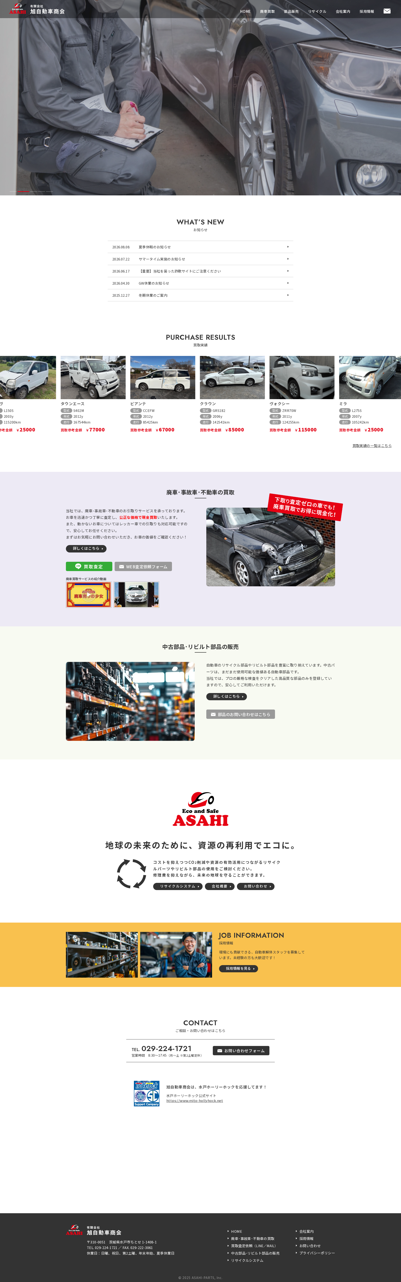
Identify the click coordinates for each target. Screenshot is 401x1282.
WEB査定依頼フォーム (146, 566)
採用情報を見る (238, 968)
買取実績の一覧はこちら (372, 445)
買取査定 (93, 566)
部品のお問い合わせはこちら (244, 714)
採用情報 (367, 11)
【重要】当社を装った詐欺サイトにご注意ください (180, 271)
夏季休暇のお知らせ (155, 246)
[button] (13, 191)
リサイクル (317, 11)
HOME (245, 11)
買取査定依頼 (254, 1245)
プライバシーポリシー (317, 1252)
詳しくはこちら (86, 548)
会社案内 (343, 11)
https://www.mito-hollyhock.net (194, 1100)
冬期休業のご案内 (153, 295)
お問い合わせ (256, 886)
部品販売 (291, 11)
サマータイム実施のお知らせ (162, 258)
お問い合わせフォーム (244, 1050)
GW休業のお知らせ (154, 283)
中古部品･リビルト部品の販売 (255, 1253)
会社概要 (220, 886)
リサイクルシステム (178, 886)
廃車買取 (267, 11)
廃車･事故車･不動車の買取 (252, 1238)
